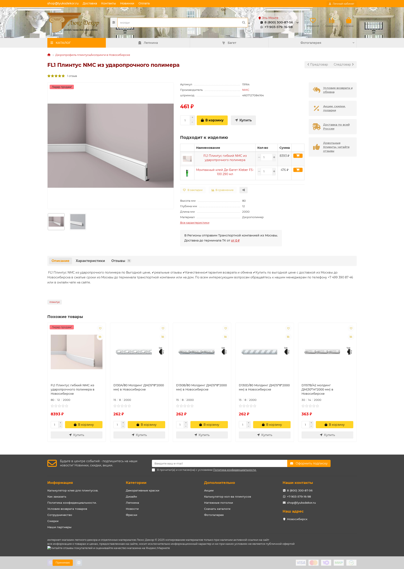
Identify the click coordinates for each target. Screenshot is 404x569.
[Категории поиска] (113, 22)
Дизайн (131, 496)
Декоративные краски (142, 490)
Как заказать (56, 496)
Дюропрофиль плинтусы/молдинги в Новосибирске (92, 54)
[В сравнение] (100, 336)
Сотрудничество (59, 515)
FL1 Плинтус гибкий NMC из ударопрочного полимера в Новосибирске (72, 389)
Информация (60, 482)
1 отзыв (71, 76)
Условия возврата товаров (67, 508)
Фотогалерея (310, 43)
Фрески (131, 515)
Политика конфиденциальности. (72, 502)
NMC (245, 89)
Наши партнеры (59, 527)
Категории (136, 482)
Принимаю (63, 562)
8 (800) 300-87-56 (299, 490)
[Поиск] (243, 22)
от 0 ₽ (235, 240)
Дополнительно (219, 482)
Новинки (127, 3)
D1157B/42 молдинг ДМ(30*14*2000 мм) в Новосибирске (317, 389)
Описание (60, 261)
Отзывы (120, 261)
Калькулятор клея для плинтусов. (72, 490)
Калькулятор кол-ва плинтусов (227, 496)
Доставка (90, 3)
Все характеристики (194, 222)
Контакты (108, 3)
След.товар (343, 64)
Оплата (144, 3)
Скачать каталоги (217, 508)
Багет (232, 43)
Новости (132, 508)
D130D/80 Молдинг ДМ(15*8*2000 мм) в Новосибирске (264, 387)
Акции (209, 490)
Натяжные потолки (218, 502)
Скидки (52, 521)
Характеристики (90, 261)
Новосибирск (297, 519)
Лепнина (151, 43)
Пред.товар (318, 64)
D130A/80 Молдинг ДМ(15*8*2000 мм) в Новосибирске (138, 387)
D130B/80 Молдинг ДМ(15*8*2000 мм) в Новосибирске (201, 387)
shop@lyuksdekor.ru (62, 3)
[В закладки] (100, 328)
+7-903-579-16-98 (278, 27)
